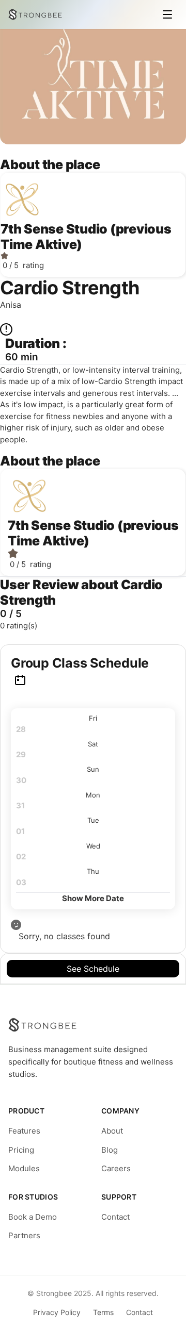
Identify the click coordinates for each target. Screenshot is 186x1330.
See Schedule (93, 968)
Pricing (21, 1150)
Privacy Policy (57, 1312)
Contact (115, 1217)
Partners (24, 1235)
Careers (116, 1168)
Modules (24, 1168)
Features (24, 1131)
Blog (109, 1150)
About (112, 1131)
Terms (103, 1312)
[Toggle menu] (167, 14)
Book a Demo (32, 1217)
